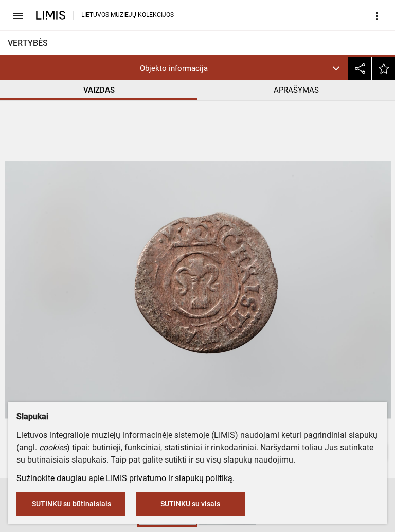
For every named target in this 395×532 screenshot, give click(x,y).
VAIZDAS (99, 90)
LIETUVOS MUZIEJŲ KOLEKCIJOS (127, 15)
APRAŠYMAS (296, 90)
